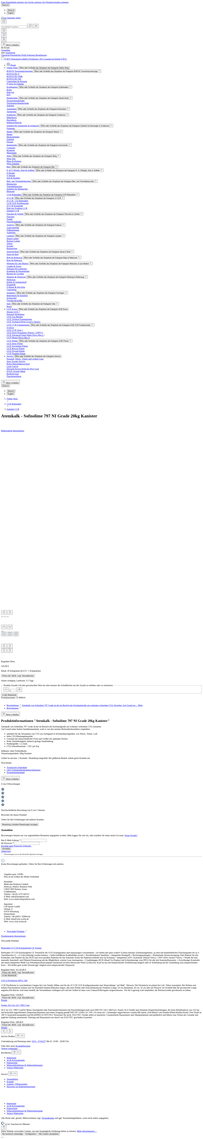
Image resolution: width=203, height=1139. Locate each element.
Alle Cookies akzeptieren (49, 1134)
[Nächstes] (10, 612)
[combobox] (14, 26)
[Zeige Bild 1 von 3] (2, 616)
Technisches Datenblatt (17, 767)
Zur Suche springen (33, 2)
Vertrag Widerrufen (15, 1068)
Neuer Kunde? (131, 835)
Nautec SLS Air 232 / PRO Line (15, 1005)
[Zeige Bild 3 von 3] (8, 616)
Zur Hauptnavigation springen (55, 2)
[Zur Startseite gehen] (11, 18)
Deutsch (11, 10)
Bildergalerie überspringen (12, 431)
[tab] (75, 705)
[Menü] (4, 21)
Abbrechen (6, 851)
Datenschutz (12, 1063)
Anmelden (5, 50)
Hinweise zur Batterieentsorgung (21, 1086)
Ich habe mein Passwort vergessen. (16, 846)
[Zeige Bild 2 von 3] (5, 616)
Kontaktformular (23, 1046)
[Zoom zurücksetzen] (10, 634)
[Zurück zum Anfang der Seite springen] (4, 1127)
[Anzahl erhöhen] (19, 689)
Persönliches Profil (18, 55)
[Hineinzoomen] (16, 634)
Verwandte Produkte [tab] (16, 931)
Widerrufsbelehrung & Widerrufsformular (25, 1065)
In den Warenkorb (9, 695)
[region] (101, 546)
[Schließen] (2, 631)
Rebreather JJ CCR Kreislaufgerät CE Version (21, 948)
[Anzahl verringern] (6, 689)
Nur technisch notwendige (12, 1134)
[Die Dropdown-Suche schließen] (36, 26)
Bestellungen (41, 55)
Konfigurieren (31, 1134)
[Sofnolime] (101, 423)
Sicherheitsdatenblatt (16, 772)
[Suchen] (30, 26)
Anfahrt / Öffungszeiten (17, 1084)
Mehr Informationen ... (87, 1131)
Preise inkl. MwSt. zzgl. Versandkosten (18, 676)
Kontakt (10, 1081)
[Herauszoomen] (4, 634)
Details (4, 1000)
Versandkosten (48, 1118)
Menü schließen (12, 45)
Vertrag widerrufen (9, 1048)
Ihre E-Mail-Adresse (11, 840)
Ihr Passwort (7, 843)
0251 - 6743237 (39, 1041)
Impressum (11, 1058)
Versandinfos (12, 1079)
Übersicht (5, 55)
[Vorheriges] (4, 612)
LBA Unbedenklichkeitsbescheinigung (23, 770)
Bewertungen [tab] (13, 708)
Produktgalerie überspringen (13, 936)
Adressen (31, 55)
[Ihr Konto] (4, 39)
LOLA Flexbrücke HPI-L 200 (14, 980)
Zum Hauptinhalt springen (13, 2)
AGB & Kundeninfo (16, 1060)
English (11, 13)
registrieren (10, 53)
